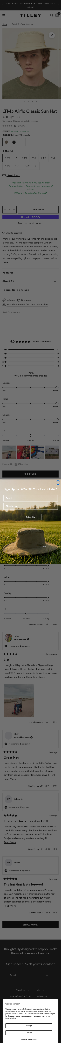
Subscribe (30, 517)
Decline (29, 1032)
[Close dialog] (58, 482)
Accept (29, 1025)
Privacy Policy (10, 1018)
